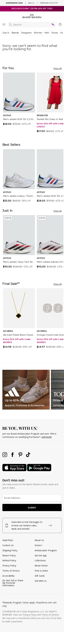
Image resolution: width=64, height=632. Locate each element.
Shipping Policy (9, 550)
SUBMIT (32, 507)
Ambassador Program (46, 550)
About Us (39, 540)
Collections (40, 560)
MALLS (31, 3)
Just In (5, 32)
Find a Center (41, 570)
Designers (26, 32)
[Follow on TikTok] (28, 456)
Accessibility (8, 575)
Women (38, 32)
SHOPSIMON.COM (14, 3)
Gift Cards (40, 575)
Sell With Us (41, 580)
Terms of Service (10, 570)
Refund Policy (9, 560)
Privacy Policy (9, 565)
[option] (20, 105)
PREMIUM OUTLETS (49, 3)
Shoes (54, 32)
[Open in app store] (14, 470)
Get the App (41, 555)
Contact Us (8, 545)
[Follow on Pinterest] (20, 456)
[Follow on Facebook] (12, 456)
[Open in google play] (39, 470)
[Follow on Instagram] (5, 456)
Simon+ (38, 545)
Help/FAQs (7, 540)
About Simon (41, 565)
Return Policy (9, 555)
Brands (15, 32)
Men (47, 32)
